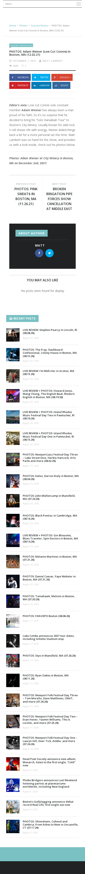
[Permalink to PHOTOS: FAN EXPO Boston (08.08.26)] (13, 621)
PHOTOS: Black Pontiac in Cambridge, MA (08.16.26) (50, 517)
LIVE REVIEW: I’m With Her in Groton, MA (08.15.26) (48, 372)
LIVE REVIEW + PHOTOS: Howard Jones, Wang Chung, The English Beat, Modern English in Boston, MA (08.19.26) (49, 394)
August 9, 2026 (30, 769)
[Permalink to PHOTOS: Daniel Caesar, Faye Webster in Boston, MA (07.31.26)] (13, 581)
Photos (23, 25)
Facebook (23, 77)
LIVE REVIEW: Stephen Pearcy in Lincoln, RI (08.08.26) (50, 331)
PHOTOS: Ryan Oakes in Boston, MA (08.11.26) (46, 676)
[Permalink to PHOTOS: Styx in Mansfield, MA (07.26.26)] (13, 660)
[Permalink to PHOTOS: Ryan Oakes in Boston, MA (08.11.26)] (13, 680)
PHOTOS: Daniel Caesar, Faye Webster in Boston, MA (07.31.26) (49, 577)
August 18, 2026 (31, 483)
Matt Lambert (53, 60)
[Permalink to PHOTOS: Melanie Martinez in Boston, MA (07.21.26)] (13, 561)
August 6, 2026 (30, 791)
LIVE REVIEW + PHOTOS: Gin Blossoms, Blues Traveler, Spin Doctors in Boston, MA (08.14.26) (50, 538)
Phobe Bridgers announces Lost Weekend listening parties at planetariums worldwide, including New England (50, 783)
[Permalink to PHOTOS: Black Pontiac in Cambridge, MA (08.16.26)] (13, 520)
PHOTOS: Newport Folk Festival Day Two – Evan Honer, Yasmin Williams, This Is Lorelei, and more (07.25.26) (50, 720)
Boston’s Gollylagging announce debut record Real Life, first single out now (48, 803)
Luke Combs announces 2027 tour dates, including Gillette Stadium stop (48, 637)
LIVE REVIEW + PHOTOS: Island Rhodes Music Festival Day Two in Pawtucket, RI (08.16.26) (48, 415)
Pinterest (23, 85)
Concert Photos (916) (21, 45)
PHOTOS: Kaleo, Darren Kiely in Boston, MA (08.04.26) (51, 477)
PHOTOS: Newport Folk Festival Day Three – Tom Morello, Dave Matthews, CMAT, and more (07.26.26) (50, 698)
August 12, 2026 (31, 683)
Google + (65, 77)
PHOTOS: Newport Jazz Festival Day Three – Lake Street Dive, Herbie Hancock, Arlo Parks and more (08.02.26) (50, 458)
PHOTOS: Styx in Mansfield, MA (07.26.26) (49, 655)
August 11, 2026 (31, 727)
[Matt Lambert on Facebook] (39, 253)
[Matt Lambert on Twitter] (49, 253)
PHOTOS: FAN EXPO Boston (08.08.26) (46, 616)
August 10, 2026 (31, 748)
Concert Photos (39, 25)
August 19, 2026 (31, 465)
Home (12, 25)
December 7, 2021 (24, 60)
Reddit (64, 85)
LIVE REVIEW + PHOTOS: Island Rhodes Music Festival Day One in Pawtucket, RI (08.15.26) (48, 436)
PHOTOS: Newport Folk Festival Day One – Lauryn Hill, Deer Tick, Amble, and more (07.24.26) (50, 741)
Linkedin (44, 85)
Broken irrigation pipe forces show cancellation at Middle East (59, 199)
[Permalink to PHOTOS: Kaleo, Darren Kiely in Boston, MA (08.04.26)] (13, 481)
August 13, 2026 (31, 643)
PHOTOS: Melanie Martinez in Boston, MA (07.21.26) (50, 558)
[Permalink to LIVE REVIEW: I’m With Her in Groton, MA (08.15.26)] (13, 376)
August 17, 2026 (31, 620)
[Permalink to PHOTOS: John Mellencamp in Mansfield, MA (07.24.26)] (13, 500)
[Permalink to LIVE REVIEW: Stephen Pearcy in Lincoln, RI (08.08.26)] (13, 335)
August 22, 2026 (31, 337)
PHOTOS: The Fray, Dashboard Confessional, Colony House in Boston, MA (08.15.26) (50, 353)
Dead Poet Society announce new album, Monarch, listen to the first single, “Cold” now (49, 762)
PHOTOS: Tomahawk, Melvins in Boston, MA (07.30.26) (49, 597)
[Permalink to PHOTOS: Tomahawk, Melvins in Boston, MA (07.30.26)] (13, 601)
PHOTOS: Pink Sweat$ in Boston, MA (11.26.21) (26, 196)
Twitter (44, 77)
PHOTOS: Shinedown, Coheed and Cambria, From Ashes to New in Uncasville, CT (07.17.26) (50, 825)
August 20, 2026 (31, 360)
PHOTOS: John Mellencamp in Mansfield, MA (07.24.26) (49, 497)
